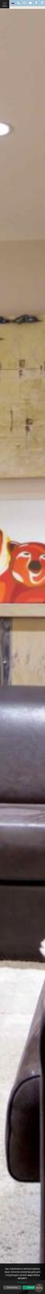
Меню (4, 6)
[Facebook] (36, 2)
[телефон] (18, 3)
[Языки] (13, 3)
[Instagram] (42, 2)
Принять (31, 1287)
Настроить (22, 1282)
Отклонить (12, 1287)
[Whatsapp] (24, 2)
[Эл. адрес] (30, 3)
